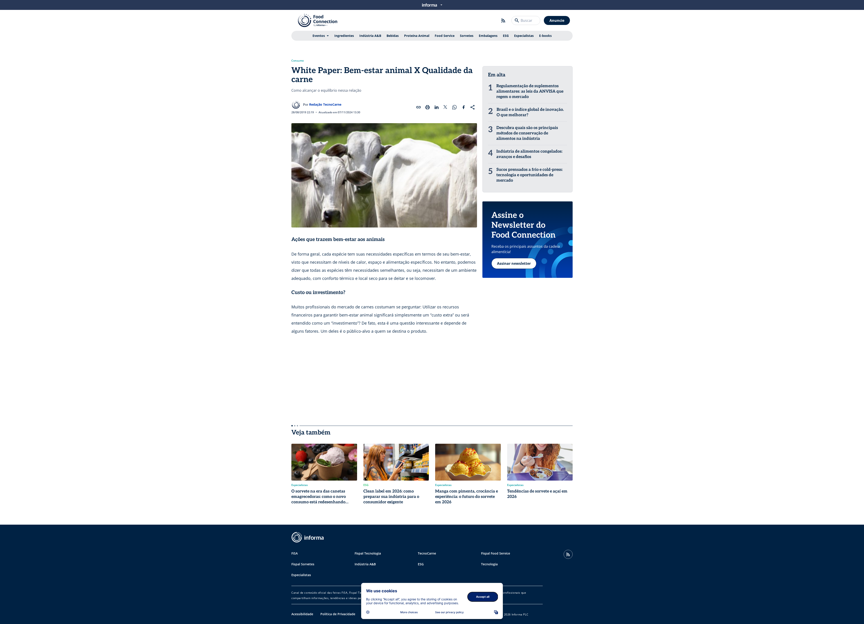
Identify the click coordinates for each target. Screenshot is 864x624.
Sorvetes (466, 35)
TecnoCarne (427, 553)
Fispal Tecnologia (368, 553)
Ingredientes (344, 35)
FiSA (294, 553)
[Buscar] (517, 20)
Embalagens (488, 35)
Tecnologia (489, 564)
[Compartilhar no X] (445, 107)
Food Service (444, 35)
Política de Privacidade (337, 614)
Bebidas (393, 35)
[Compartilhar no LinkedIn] (436, 107)
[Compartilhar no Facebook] (463, 107)
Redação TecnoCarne (325, 104)
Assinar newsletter (514, 263)
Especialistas (524, 35)
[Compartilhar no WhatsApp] (454, 107)
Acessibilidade (302, 614)
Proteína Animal (416, 35)
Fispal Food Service (495, 553)
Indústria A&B (370, 35)
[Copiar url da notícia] (418, 107)
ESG (506, 35)
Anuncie (556, 20)
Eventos (319, 35)
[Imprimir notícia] (427, 107)
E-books (545, 35)
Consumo (297, 60)
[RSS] (503, 20)
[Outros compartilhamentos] (472, 107)
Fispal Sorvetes (302, 564)
